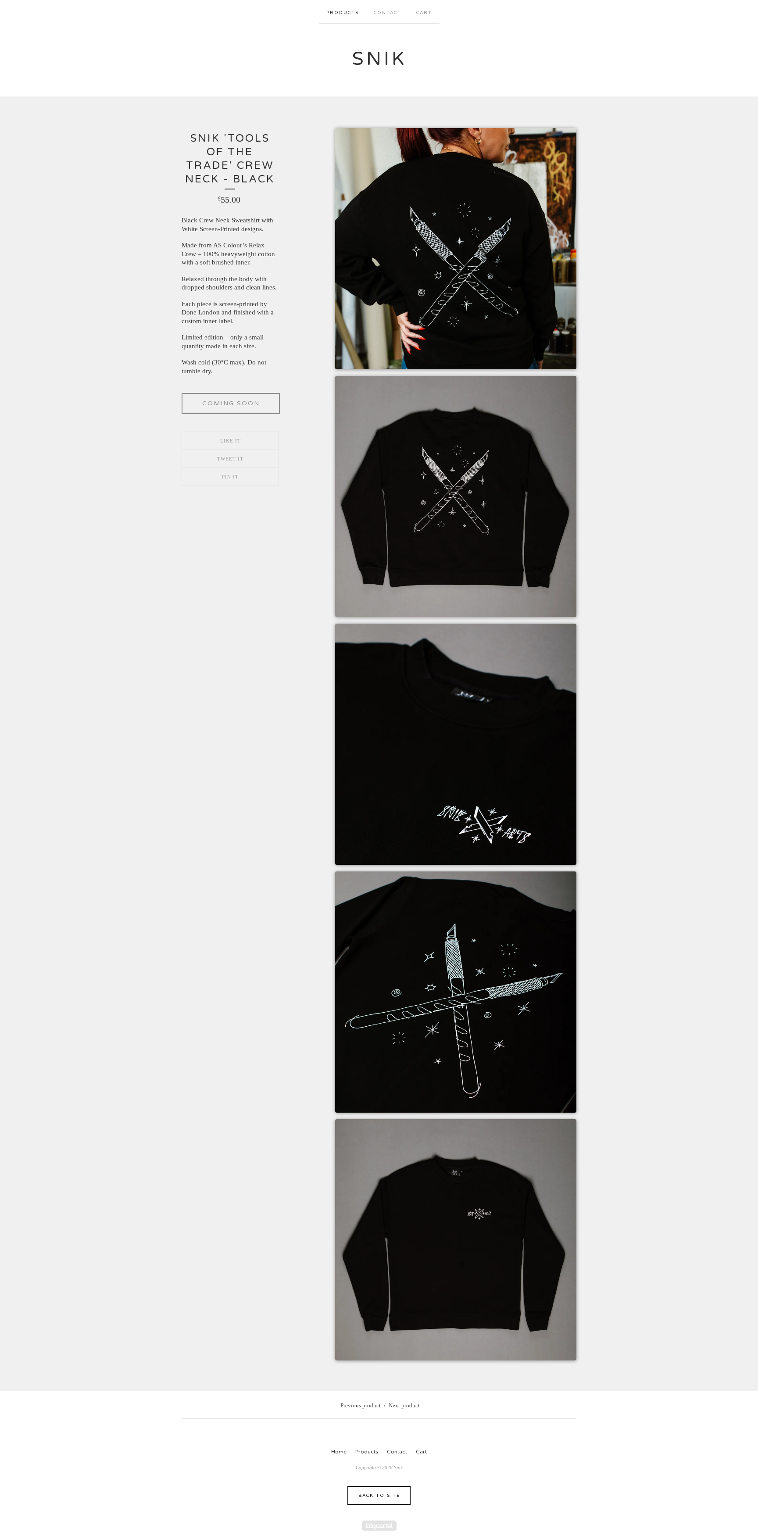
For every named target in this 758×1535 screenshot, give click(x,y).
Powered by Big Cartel (379, 1526)
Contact (387, 12)
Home (339, 1452)
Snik (379, 59)
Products (342, 12)
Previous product (360, 1405)
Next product (404, 1405)
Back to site (379, 1495)
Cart (424, 12)
